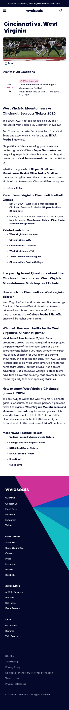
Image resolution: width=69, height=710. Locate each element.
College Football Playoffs (45, 314)
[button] (9, 63)
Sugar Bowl (15, 464)
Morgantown (27, 223)
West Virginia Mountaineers (43, 407)
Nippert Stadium (41, 169)
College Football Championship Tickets (31, 437)
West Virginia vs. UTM (21, 251)
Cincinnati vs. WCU (20, 240)
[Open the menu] (5, 10)
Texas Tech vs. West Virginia (25, 256)
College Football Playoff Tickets (27, 442)
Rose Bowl (15, 459)
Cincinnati (16, 211)
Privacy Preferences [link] (15, 684)
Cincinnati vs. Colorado (22, 245)
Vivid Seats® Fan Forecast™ (20, 338)
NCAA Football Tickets (21, 453)
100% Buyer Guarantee (38, 3)
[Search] (61, 10)
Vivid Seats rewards (30, 158)
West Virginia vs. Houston (23, 234)
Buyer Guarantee (44, 150)
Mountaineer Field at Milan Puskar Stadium (30, 173)
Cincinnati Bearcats (15, 411)
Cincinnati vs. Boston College (26, 262)
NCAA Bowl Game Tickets (23, 448)
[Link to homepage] (34, 10)
